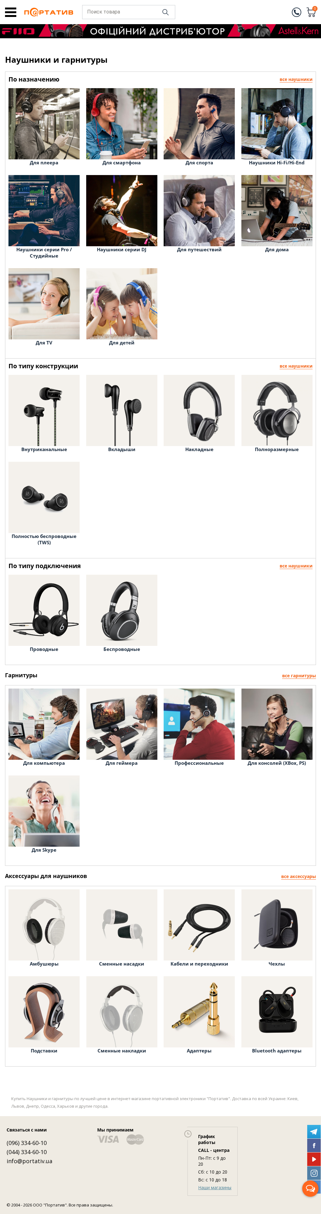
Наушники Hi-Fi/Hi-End (277, 162)
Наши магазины (214, 1187)
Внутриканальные (44, 449)
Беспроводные (121, 649)
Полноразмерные (277, 449)
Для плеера (44, 162)
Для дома (277, 249)
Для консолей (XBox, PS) (277, 763)
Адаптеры (199, 1050)
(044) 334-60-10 (27, 1152)
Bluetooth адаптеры (277, 1050)
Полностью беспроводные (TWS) (44, 539)
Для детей (121, 342)
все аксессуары (298, 876)
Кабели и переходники (199, 964)
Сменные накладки (121, 1050)
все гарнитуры (299, 676)
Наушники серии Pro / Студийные (44, 252)
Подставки (44, 1050)
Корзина (315, 9)
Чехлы (277, 964)
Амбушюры (44, 964)
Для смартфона (122, 162)
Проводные (44, 649)
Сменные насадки (121, 964)
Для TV (44, 342)
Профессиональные (199, 763)
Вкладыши (121, 449)
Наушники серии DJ (121, 249)
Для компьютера (44, 763)
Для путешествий (199, 249)
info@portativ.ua (29, 1161)
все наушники (296, 79)
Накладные (199, 449)
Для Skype (44, 850)
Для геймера (122, 763)
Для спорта (199, 162)
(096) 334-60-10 (27, 1143)
